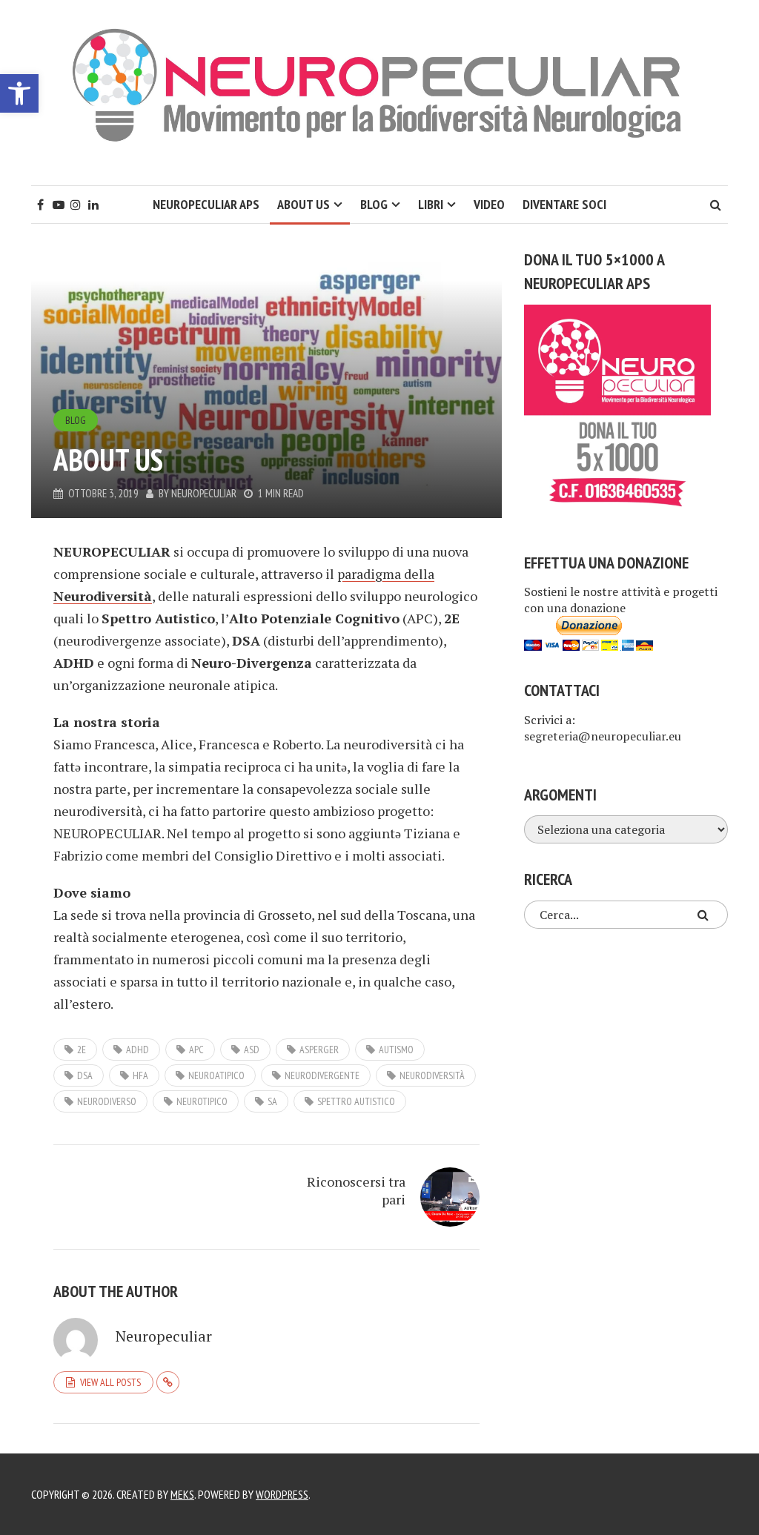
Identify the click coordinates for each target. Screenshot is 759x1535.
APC (196, 1049)
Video (489, 204)
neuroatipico (216, 1075)
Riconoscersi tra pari (356, 1190)
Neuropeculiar (203, 493)
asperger (319, 1049)
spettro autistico (356, 1101)
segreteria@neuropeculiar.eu (602, 736)
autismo (396, 1049)
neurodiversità (432, 1075)
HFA (140, 1075)
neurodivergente (322, 1075)
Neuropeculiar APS (206, 204)
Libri (430, 204)
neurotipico (202, 1101)
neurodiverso (106, 1101)
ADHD (137, 1049)
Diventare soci (564, 204)
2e (81, 1049)
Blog (374, 204)
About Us (303, 204)
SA (272, 1101)
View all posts (110, 1382)
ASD (251, 1049)
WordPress (282, 1494)
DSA (85, 1075)
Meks (182, 1494)
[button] (19, 93)
